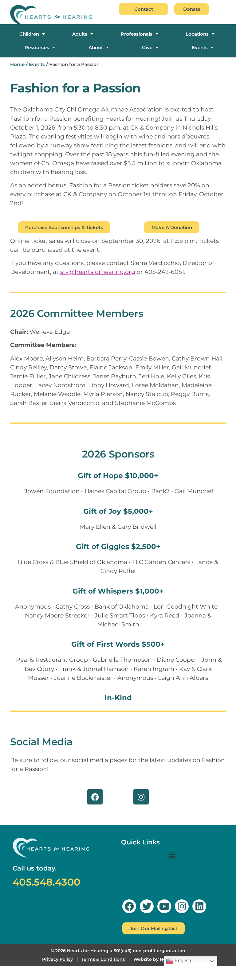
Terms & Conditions (103, 959)
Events (200, 47)
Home (17, 64)
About (95, 47)
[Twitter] (147, 906)
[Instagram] (141, 796)
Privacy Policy (57, 959)
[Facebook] (95, 796)
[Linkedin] (199, 906)
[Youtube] (164, 906)
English (182, 960)
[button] (172, 856)
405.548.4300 (47, 882)
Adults (79, 34)
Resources (37, 47)
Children (29, 34)
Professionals (136, 34)
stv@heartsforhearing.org (97, 271)
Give (147, 47)
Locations (197, 34)
